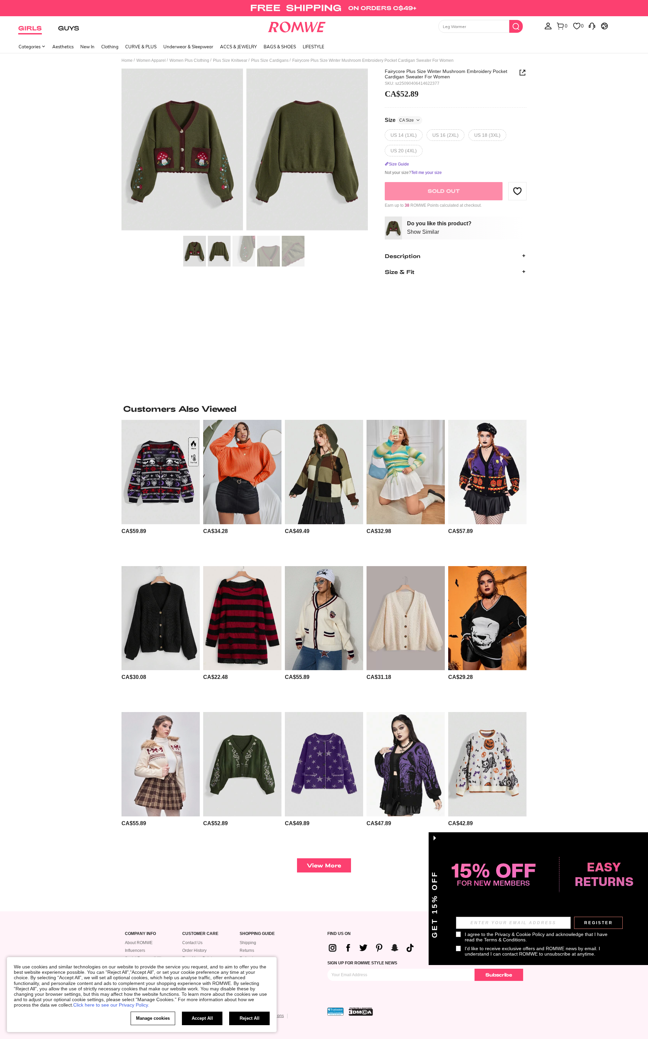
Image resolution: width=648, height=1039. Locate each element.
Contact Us (192, 942)
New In (87, 46)
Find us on (339, 934)
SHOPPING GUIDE (257, 934)
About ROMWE (139, 942)
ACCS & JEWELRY (238, 46)
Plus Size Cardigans (270, 60)
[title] (324, 408)
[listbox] (548, 25)
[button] (517, 191)
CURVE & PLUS (141, 46)
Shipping (248, 942)
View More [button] (324, 865)
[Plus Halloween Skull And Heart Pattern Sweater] (487, 618)
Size (399, 120)
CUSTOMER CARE (200, 934)
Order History (194, 950)
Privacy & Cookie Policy (520, 934)
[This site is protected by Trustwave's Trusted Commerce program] (335, 1012)
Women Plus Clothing (189, 60)
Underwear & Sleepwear (188, 46)
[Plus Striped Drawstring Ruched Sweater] (406, 472)
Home (127, 60)
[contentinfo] (134, 531)
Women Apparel (151, 60)
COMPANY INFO (140, 934)
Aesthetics (63, 46)
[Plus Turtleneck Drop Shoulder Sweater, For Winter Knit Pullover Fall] (242, 472)
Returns (247, 950)
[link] (324, 8)
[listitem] (161, 490)
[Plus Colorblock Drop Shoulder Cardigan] (324, 472)
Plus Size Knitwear (230, 60)
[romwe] (297, 25)
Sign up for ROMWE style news (362, 963)
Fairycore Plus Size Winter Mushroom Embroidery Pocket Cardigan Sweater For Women (446, 74)
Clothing (109, 46)
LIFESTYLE (313, 46)
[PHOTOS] (245, 150)
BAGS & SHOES (280, 46)
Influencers (135, 950)
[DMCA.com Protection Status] (361, 1012)
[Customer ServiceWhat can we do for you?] (592, 26)
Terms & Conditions (504, 939)
